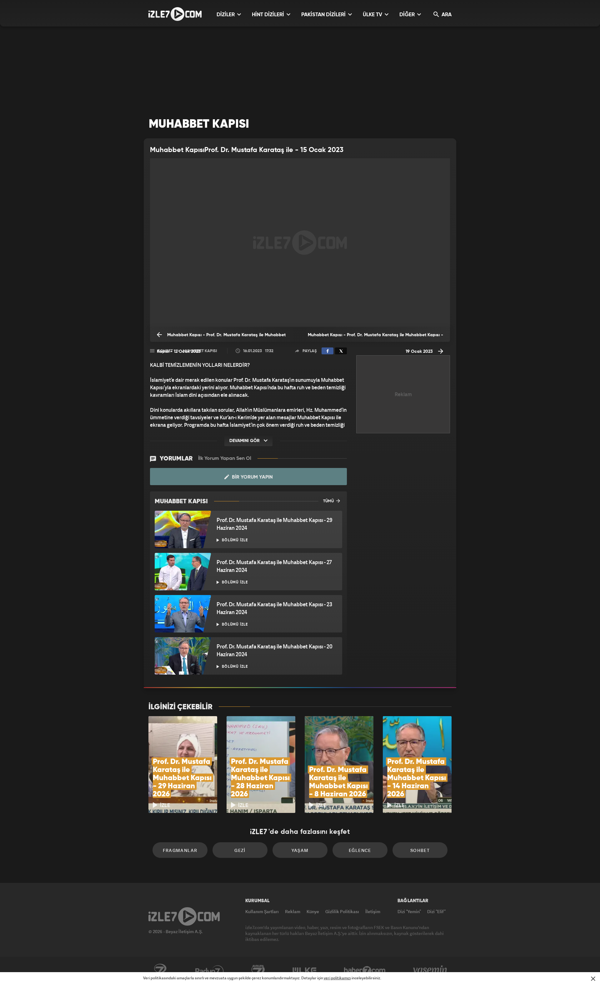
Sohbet (420, 850)
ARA (446, 14)
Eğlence (360, 850)
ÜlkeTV (304, 970)
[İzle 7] (175, 14)
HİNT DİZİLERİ (268, 14)
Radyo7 (209, 970)
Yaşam (300, 850)
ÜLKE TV (373, 14)
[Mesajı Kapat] (593, 978)
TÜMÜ (329, 501)
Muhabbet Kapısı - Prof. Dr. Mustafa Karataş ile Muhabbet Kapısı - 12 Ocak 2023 (221, 337)
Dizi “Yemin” (409, 911)
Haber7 (365, 970)
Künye (313, 911)
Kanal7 (160, 970)
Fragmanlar (180, 850)
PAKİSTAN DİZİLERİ (324, 14)
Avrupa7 (258, 970)
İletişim (372, 911)
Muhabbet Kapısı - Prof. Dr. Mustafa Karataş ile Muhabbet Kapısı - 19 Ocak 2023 (375, 337)
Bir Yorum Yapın (252, 477)
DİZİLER (226, 14)
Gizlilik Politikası (342, 911)
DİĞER (407, 14)
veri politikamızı (337, 978)
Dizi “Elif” (436, 911)
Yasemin (430, 970)
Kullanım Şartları (262, 911)
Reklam (292, 911)
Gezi (240, 850)
